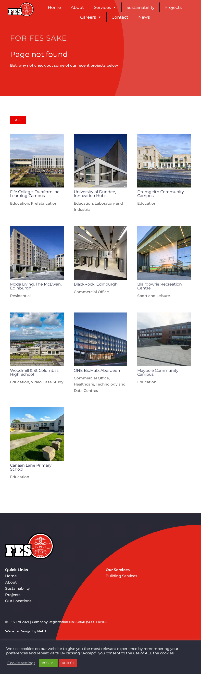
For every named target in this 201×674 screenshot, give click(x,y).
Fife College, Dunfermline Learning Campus (35, 193)
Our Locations (18, 601)
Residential (20, 295)
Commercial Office (91, 291)
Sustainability (140, 7)
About (77, 7)
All (18, 120)
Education (19, 203)
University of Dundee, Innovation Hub (95, 193)
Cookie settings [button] (21, 663)
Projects (173, 7)
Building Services (121, 576)
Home (54, 7)
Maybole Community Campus (157, 372)
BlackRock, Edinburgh (96, 284)
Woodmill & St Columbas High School (34, 372)
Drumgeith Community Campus (160, 193)
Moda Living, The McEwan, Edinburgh (36, 286)
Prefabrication (44, 203)
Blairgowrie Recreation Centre (159, 286)
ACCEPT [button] (48, 663)
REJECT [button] (68, 663)
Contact (120, 17)
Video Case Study (47, 382)
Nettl (41, 631)
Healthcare (84, 384)
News (144, 17)
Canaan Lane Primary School (30, 467)
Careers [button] (88, 17)
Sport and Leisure (153, 295)
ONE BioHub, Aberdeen (97, 370)
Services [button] (102, 7)
